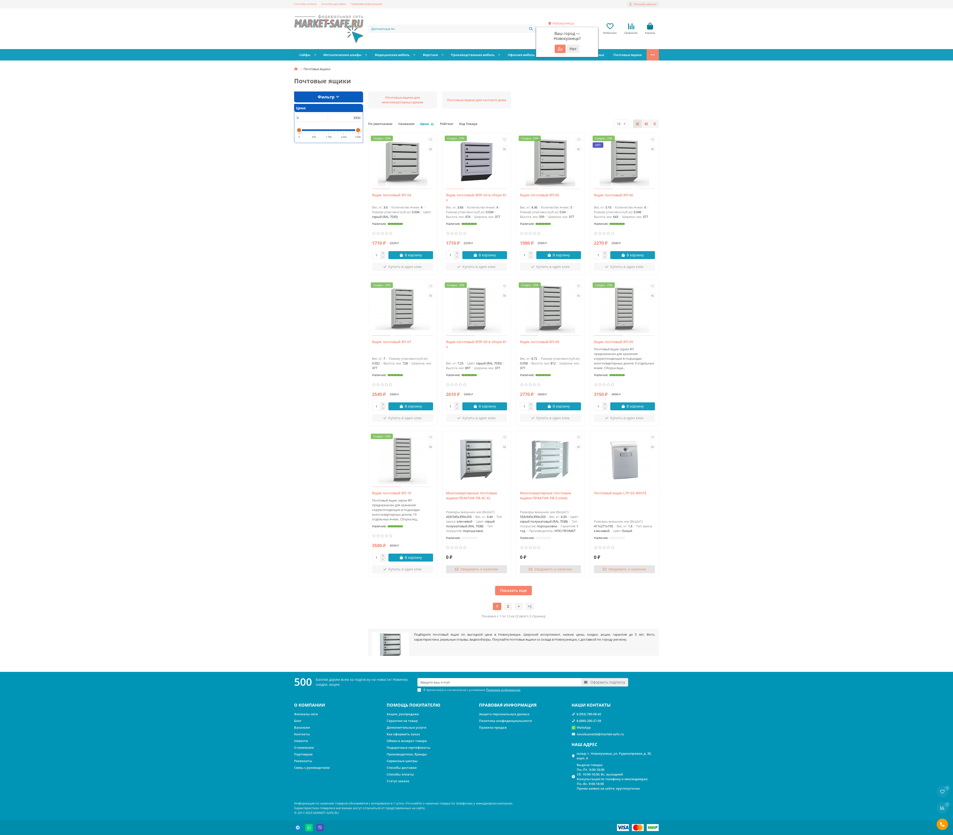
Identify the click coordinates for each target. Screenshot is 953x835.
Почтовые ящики (627, 55)
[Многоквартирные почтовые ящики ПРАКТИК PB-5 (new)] (550, 459)
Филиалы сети (306, 714)
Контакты (302, 734)
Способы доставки (333, 4)
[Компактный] (654, 123)
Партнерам (303, 754)
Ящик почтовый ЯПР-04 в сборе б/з (476, 197)
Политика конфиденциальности (505, 720)
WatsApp (584, 727)
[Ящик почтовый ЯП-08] (550, 308)
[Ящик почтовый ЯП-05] (550, 161)
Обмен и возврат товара (407, 741)
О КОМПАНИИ (309, 705)
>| (530, 606)
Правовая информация (366, 4)
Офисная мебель (521, 55)
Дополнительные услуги (406, 727)
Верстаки (430, 55)
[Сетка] (637, 123)
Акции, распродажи (403, 714)
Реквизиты (303, 761)
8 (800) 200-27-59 (589, 720)
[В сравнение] (430, 148)
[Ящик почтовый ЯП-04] (402, 161)
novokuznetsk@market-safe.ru (600, 734)
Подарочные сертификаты (408, 747)
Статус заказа (398, 781)
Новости (301, 741)
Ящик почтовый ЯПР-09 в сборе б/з (476, 344)
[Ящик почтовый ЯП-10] (402, 459)
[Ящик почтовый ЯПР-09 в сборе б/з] (476, 308)
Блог (298, 720)
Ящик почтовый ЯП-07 (391, 341)
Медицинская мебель (392, 55)
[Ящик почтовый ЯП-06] (624, 161)
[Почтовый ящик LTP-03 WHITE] (624, 459)
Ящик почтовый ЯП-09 (613, 341)
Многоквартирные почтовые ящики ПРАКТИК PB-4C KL (471, 495)
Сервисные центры (402, 761)
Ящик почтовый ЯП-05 (539, 195)
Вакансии (302, 727)
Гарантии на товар (402, 720)
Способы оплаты (305, 4)
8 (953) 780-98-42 (589, 714)
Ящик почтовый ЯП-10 (391, 493)
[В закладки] (430, 139)
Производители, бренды (407, 754)
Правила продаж (493, 727)
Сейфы (304, 55)
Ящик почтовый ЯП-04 (391, 195)
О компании (304, 747)
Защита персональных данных (504, 714)
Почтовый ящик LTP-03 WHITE (620, 493)
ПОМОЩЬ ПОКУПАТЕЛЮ (413, 705)
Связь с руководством (312, 767)
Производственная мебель (473, 55)
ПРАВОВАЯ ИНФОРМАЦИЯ (508, 705)
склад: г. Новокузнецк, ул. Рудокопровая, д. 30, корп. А (614, 755)
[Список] (646, 123)
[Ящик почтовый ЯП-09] (624, 308)
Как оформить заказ (403, 734)
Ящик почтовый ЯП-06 (613, 195)
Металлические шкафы (342, 55)
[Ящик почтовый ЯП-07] (402, 308)
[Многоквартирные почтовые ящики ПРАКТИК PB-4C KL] (476, 459)
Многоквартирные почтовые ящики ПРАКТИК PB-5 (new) (545, 495)
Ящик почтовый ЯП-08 (539, 341)
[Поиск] (531, 29)
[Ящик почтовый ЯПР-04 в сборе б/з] (476, 161)
